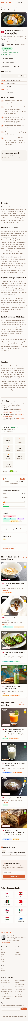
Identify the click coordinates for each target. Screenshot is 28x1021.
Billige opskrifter (5, 980)
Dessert (3, 957)
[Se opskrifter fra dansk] (3, 583)
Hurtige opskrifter (5, 982)
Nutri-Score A (18, 996)
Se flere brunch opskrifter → (10, 546)
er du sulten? (6, 932)
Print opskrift (7, 66)
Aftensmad (3, 949)
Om (2, 968)
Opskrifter (9, 8)
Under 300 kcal (19, 986)
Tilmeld (24, 1008)
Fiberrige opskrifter (19, 993)
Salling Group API (21, 418)
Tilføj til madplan (9, 62)
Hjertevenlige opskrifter (7, 996)
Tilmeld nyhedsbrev (14, 876)
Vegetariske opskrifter (20, 989)
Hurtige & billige (5, 993)
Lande (2, 961)
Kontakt (3, 970)
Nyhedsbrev (18, 954)
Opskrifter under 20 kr (20, 980)
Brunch (15, 8)
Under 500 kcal (5, 986)
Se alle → (25, 558)
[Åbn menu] (25, 2)
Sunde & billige (18, 991)
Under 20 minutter (5, 998)
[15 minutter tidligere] (17, 481)
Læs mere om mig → (6, 942)
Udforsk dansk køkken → (9, 548)
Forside (3, 8)
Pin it (17, 66)
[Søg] (15, 2)
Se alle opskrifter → (22, 703)
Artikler (3, 959)
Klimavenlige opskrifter (6, 991)
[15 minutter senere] (24, 481)
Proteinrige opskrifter (6, 989)
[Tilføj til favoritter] (25, 564)
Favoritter (17, 952)
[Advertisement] (14, 181)
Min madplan (18, 949)
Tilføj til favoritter (8, 58)
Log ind (20, 2)
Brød (2, 954)
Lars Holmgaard (15, 44)
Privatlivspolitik (4, 973)
